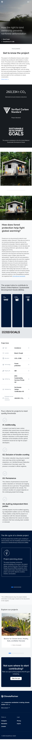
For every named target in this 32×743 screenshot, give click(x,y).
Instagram (4, 721)
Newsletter (4, 723)
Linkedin (3, 726)
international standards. (18, 276)
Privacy (19, 721)
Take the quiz (16, 678)
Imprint (19, 723)
